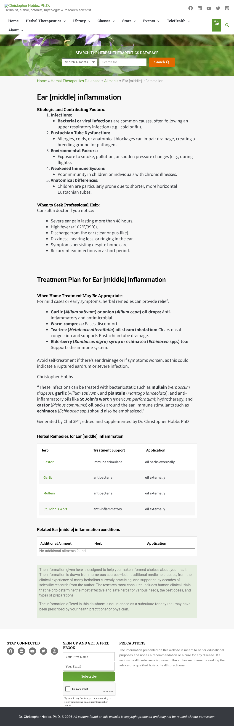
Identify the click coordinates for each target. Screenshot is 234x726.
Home (42, 81)
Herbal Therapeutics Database (76, 81)
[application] (63, 20)
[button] (227, 25)
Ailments (111, 81)
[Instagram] (227, 8)
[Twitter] (218, 8)
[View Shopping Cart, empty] (216, 25)
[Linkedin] (199, 8)
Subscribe (89, 676)
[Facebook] (190, 8)
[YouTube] (209, 8)
